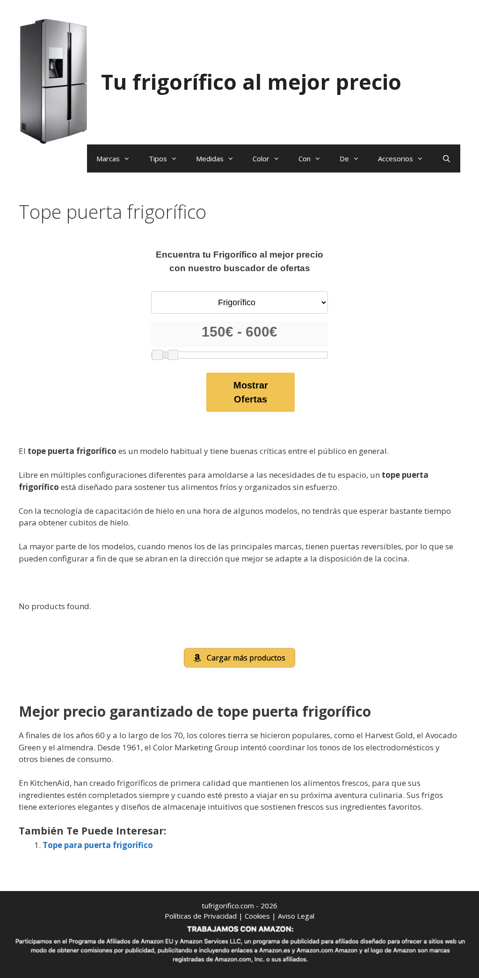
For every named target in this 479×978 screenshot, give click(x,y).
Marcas (108, 158)
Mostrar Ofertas (250, 392)
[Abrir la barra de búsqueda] (446, 158)
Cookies (257, 915)
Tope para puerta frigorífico (98, 845)
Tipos (158, 158)
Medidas (210, 158)
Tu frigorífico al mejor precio (251, 81)
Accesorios (395, 158)
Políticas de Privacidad (201, 915)
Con (304, 158)
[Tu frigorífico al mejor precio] (54, 80)
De (344, 158)
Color (261, 158)
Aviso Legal (296, 915)
